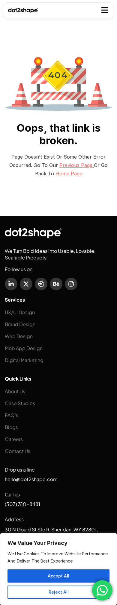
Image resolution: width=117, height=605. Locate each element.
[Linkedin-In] (11, 284)
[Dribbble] (41, 284)
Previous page (76, 165)
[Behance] (56, 284)
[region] (58, 569)
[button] (104, 9)
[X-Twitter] (26, 284)
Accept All (58, 575)
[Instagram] (71, 284)
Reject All (59, 592)
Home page (69, 174)
